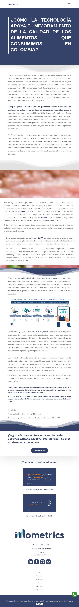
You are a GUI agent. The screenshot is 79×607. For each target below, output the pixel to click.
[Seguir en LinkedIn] (30, 561)
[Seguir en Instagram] (42, 561)
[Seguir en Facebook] (36, 561)
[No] (76, 603)
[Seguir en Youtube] (48, 561)
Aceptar (39, 604)
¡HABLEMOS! (39, 450)
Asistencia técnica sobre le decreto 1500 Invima (24, 414)
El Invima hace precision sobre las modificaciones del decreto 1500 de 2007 (34, 418)
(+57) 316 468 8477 (44, 549)
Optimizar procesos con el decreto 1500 (39, 489)
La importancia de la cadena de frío (39, 516)
